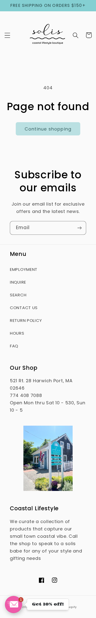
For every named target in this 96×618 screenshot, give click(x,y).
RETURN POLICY (26, 320)
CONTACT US (24, 308)
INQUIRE (18, 282)
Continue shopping (48, 129)
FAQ (14, 346)
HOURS (17, 333)
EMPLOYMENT (23, 269)
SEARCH (18, 295)
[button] (7, 35)
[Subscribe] (79, 228)
